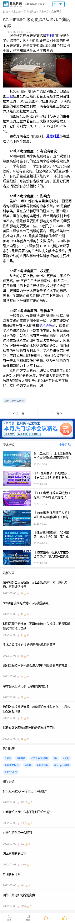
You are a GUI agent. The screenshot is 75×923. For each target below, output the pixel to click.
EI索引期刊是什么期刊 (17, 832)
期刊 (49, 35)
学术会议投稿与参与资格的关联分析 (26, 686)
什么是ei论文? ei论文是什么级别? (25, 791)
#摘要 (28, 765)
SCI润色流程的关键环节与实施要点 (26, 603)
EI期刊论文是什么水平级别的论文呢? (27, 812)
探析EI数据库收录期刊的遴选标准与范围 (29, 727)
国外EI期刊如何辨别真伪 (19, 895)
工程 (9, 96)
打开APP (58, 4)
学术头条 (16, 11)
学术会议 (45, 326)
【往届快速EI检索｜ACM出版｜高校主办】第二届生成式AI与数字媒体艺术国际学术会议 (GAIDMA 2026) (52, 534)
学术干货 (44, 11)
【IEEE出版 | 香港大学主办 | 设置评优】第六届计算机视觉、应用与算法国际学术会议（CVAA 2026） (52, 554)
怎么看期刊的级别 (14, 853)
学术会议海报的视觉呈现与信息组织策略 (29, 644)
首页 (5, 11)
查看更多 (64, 444)
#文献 (66, 758)
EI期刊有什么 (11, 874)
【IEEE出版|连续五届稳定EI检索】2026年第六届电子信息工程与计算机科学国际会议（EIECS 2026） (52, 495)
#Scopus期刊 (61, 765)
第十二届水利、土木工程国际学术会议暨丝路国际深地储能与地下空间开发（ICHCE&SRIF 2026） (53, 455)
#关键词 (20, 758)
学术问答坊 (29, 11)
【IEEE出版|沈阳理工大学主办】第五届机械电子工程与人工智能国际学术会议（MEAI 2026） (52, 515)
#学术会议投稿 (39, 758)
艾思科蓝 (53, 136)
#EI (55, 758)
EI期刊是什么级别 (14, 401)
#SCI (8, 758)
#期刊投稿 (43, 765)
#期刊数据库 (12, 765)
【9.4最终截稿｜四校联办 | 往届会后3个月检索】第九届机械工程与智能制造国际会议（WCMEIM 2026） (52, 475)
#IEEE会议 (11, 772)
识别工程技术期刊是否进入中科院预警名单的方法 (35, 665)
